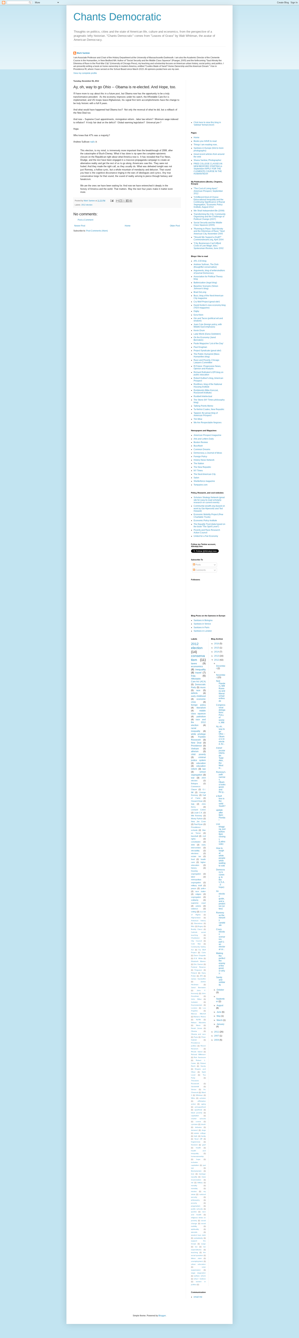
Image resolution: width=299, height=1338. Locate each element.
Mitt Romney (196, 816)
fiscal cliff (198, 1139)
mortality (194, 1188)
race (198, 690)
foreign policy (198, 705)
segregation (196, 897)
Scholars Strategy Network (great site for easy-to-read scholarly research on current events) (209, 500)
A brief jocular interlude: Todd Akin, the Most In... (220, 758)
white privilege (198, 734)
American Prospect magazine (207, 435)
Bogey (200, 926)
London (194, 1008)
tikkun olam (196, 1258)
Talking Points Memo (203, 406)
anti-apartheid (200, 1107)
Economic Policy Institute (205, 520)
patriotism (201, 716)
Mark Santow (83, 53)
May (219, 1016)
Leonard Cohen (198, 810)
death (203, 1124)
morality (194, 1185)
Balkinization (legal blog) (205, 282)
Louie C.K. (198, 813)
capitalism (195, 1116)
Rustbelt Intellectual (203, 396)
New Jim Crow (198, 821)
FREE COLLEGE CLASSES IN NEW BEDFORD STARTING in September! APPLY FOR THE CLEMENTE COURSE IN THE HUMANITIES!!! (208, 168)
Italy (192, 804)
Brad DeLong (200, 292)
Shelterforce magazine (204, 481)
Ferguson (198, 970)
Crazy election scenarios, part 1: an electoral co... (220, 939)
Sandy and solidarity (220, 981)
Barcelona (198, 923)
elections (194, 853)
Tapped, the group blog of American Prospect (206, 414)
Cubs (204, 952)
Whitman (199, 1095)
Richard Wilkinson (198, 1054)
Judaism (194, 1002)
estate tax (196, 856)
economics (197, 666)
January (220, 1024)
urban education (198, 1264)
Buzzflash (198, 446)
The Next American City (205, 474)
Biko (192, 926)
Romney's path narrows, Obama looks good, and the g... (220, 782)
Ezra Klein (198, 315)
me (192, 1183)
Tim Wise (198, 419)
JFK (201, 976)
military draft (196, 885)
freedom (194, 1145)
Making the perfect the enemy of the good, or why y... (220, 963)
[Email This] (117, 201)
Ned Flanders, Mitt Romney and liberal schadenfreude (220, 691)
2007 (217, 1036)
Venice (193, 1089)
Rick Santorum (200, 1057)
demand (194, 1130)
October (220, 990)
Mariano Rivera (200, 1017)
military (200, 1183)
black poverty (196, 1113)
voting (193, 912)
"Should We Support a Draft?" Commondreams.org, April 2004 (209, 238)
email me (198, 1297)
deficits (194, 693)
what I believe (200, 1279)
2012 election (86, 205)
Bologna (194, 783)
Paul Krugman (200, 347)
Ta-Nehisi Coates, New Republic (209, 409)
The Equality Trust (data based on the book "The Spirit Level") (209, 525)
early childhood (198, 696)
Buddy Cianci (196, 929)
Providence (196, 746)
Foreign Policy (200, 456)
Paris (196, 1037)
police (203, 888)
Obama (194, 1031)
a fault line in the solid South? (220, 801)
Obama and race (198, 1034)
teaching (194, 1252)
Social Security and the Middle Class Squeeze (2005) (208, 223)
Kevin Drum (199, 330)
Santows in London (203, 631)
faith (195, 1136)
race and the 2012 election (198, 722)
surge (203, 1244)
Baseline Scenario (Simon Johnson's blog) (206, 287)
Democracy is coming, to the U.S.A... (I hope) (220, 878)
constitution (196, 842)
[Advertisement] (208, 97)
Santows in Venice (202, 624)
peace (193, 888)
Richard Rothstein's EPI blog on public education (208, 373)
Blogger (162, 1315)
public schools (197, 1209)
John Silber (196, 999)
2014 (217, 652)
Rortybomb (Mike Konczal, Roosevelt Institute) (206, 391)
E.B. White (198, 958)
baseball (194, 836)
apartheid (198, 1110)
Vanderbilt (195, 1086)
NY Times (198, 470)
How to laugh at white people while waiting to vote (220, 857)
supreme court (198, 903)
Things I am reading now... (206, 144)
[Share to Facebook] (127, 201)
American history (198, 921)
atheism (194, 751)
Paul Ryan (198, 824)
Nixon (198, 1025)
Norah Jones (196, 1028)
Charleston (195, 938)
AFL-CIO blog (200, 261)
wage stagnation (198, 1273)
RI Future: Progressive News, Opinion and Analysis (207, 367)
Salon (196, 477)
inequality (200, 669)
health (198, 1148)
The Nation (199, 463)
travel (198, 672)
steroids (194, 1232)
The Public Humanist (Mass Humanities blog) (206, 355)
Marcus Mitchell (198, 1014)
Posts (198, 564)
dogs (204, 1130)
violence (194, 909)
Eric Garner (198, 964)
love (192, 1174)
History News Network (204, 460)
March (220, 1020)
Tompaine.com (200, 485)
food (193, 859)
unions (198, 906)
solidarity (194, 900)
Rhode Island (196, 1052)
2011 (217, 1032)
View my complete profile (85, 73)
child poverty (198, 754)
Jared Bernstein (198, 987)
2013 (217, 656)
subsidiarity (198, 1238)
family (203, 1136)
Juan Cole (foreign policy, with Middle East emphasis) (208, 325)
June (219, 1012)
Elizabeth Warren (198, 961)
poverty (194, 1203)
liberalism (201, 708)
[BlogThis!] (121, 201)
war (192, 778)
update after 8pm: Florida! (220, 815)
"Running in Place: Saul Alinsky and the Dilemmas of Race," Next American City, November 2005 (209, 231)
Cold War (196, 944)
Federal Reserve (198, 967)
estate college (200, 1133)
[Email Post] (112, 201)
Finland (194, 973)
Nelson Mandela (198, 1022)
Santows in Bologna (203, 620)
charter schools (198, 1119)
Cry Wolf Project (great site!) (207, 301)
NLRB (198, 1020)
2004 (217, 1040)
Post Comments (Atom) (97, 231)
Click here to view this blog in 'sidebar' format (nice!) (207, 123)
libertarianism (196, 1171)
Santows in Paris (201, 627)
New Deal (196, 743)
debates (198, 1127)
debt (193, 845)
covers (198, 1121)
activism (203, 1098)
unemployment (197, 1261)
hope (198, 1159)
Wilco (193, 1098)
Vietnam (195, 748)
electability (195, 851)
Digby (196, 311)
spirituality (195, 1229)
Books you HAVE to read (205, 141)
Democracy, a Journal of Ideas (208, 453)
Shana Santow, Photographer (207, 160)
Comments (200, 570)
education (201, 763)
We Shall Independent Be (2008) (209, 210)
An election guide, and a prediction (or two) (220, 900)
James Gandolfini (198, 979)
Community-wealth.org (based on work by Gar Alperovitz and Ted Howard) (209, 508)
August (220, 1005)
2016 (217, 643)
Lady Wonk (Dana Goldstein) (207, 334)
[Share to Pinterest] (130, 201)
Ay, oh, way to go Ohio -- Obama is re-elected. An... (220, 735)
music (203, 687)
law (204, 769)
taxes (194, 663)
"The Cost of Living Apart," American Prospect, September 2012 (208, 191)
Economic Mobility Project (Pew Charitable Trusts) (208, 515)
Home (127, 226)
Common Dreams (202, 449)
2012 (217, 660)
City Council (196, 941)
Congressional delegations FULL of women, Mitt (220, 714)
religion (198, 894)
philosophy (195, 1200)
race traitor (200, 891)
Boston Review (201, 442)
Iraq (193, 675)
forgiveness (195, 1142)
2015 (217, 648)
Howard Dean (197, 801)
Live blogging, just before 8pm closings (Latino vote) (220, 834)
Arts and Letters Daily (204, 439)
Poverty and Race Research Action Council (207, 531)
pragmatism (195, 1206)
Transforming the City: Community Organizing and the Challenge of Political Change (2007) (209, 216)
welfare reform (200, 1276)
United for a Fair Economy (206, 536)
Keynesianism (196, 1005)
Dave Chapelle (200, 955)
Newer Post (79, 226)
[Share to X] (124, 201)
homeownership (197, 1156)
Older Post (175, 226)
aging (203, 1104)
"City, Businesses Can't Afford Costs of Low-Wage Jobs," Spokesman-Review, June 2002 (209, 245)
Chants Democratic (117, 17)
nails (92, 141)
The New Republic (202, 467)
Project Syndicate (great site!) (207, 350)
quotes (194, 1212)
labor (193, 877)
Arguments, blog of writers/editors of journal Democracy (209, 271)
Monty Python (197, 819)
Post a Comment (85, 220)
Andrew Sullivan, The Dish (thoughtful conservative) (206, 265)
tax (196, 1247)
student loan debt (198, 1235)
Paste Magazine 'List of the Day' (208, 343)
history (194, 868)
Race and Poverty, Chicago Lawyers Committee (206, 361)
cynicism (194, 1124)
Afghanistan (196, 918)
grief (204, 1145)
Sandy (203, 1066)
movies (194, 1191)
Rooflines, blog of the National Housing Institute (208, 385)
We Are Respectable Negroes (207, 422)
